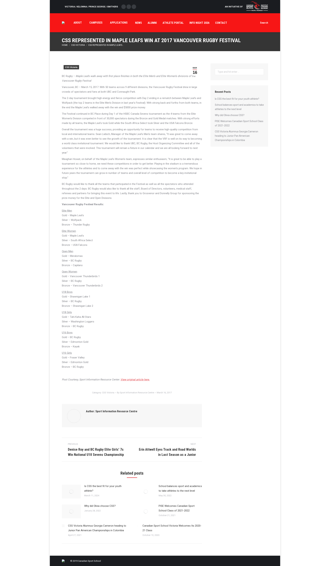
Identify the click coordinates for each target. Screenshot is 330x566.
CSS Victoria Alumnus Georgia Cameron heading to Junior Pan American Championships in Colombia (97, 528)
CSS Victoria (78, 45)
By (135, 392)
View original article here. (135, 379)
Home (65, 45)
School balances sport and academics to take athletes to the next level (180, 488)
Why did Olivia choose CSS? (100, 505)
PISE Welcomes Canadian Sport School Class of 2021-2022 (177, 508)
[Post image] (71, 492)
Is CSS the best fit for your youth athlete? (103, 488)
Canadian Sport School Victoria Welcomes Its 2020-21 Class (171, 528)
